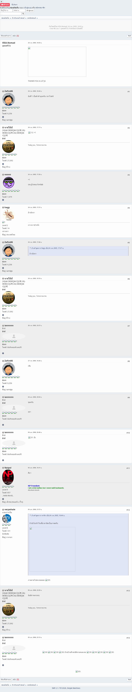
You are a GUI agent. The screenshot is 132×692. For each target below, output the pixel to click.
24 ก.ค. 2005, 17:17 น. (35, 127)
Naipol (8, 467)
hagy (7, 207)
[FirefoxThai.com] (3, 200)
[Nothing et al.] (3, 117)
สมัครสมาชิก (40, 7)
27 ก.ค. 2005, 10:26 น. (35, 361)
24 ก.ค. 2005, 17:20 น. (35, 174)
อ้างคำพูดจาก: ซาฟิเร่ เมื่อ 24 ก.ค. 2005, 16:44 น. (48, 515)
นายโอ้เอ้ (9, 127)
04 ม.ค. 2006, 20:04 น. (35, 397)
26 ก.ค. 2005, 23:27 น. (35, 325)
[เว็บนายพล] (3, 499)
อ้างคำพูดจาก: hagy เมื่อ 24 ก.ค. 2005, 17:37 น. (47, 248)
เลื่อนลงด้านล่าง (6, 36)
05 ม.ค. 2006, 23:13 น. (35, 637)
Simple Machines (73, 688)
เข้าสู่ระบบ (28, 7)
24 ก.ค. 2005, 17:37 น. (35, 207)
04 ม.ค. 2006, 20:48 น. (35, 432)
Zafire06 (9, 91)
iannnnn (9, 325)
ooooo (8, 174)
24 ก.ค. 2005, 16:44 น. (35, 91)
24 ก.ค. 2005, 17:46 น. (35, 242)
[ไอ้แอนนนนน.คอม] (3, 353)
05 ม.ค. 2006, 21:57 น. (35, 509)
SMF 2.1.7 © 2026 (59, 688)
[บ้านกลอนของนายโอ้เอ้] (3, 164)
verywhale (10, 509)
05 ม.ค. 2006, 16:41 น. (35, 468)
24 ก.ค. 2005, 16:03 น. (35, 43)
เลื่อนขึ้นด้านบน (6, 680)
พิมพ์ (129, 36)
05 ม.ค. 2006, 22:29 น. (35, 590)
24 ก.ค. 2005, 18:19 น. (35, 278)
